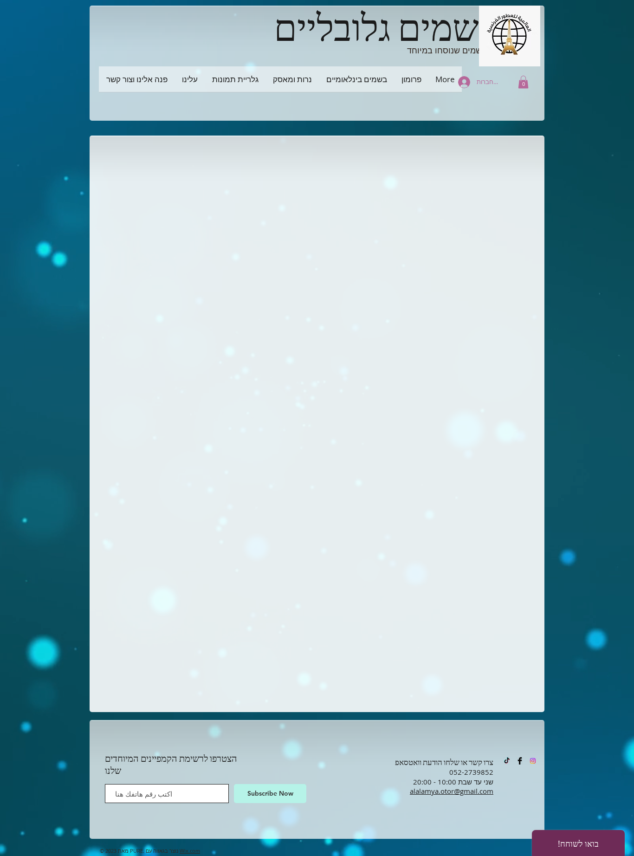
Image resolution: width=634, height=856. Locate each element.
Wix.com (190, 850)
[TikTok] (507, 761)
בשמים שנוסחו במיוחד (447, 50)
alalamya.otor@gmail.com (451, 791)
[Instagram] (533, 761)
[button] (523, 82)
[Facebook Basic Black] (520, 761)
